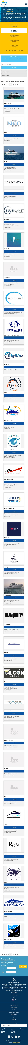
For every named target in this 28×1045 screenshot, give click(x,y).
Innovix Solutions (16, 1042)
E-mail (3, 972)
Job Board (14, 1009)
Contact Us (14, 994)
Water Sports (14, 35)
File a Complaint (14, 1007)
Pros (14, 1017)
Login (14, 1004)
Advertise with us (14, 1005)
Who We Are (14, 992)
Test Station (14, 46)
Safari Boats (14, 30)
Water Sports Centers (14, 1012)
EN (15, 999)
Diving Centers (14, 25)
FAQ (14, 997)
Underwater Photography (14, 51)
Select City (14, 1023)
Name (3, 967)
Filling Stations (14, 41)
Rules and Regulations (14, 995)
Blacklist (14, 1019)
